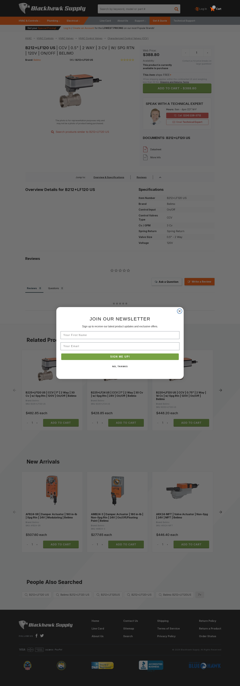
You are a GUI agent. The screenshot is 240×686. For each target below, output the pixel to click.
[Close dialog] (179, 311)
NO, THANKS (120, 366)
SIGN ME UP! (120, 356)
